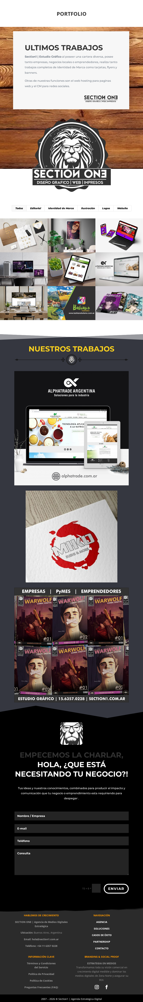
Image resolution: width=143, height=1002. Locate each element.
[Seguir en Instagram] (97, 987)
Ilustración (88, 208)
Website (122, 208)
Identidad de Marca (61, 208)
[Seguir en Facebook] (106, 987)
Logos (106, 208)
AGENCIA (101, 922)
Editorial (35, 208)
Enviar (116, 889)
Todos (19, 208)
